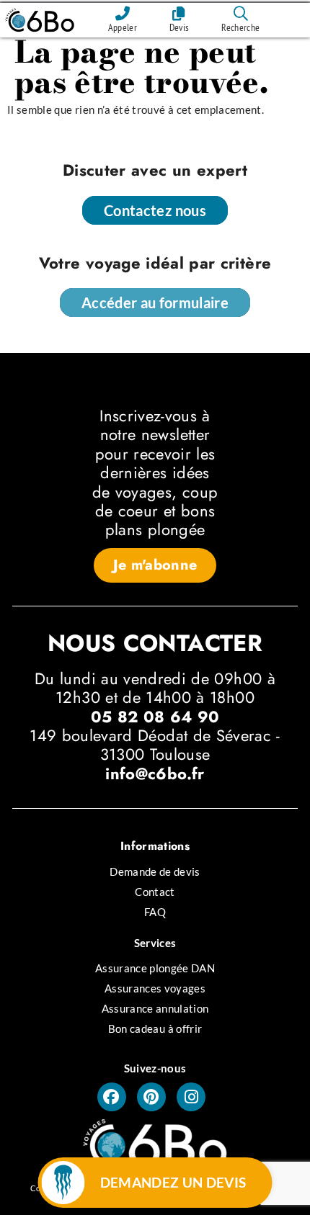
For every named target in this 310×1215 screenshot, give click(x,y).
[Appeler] (122, 13)
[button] (155, 565)
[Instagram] (191, 1096)
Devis (179, 27)
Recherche (240, 27)
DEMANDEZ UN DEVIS (173, 1182)
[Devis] (179, 13)
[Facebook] (111, 1096)
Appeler (122, 27)
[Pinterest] (151, 1096)
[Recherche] (241, 13)
